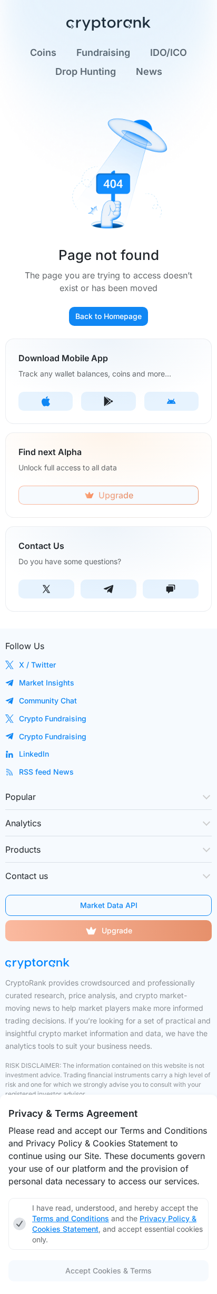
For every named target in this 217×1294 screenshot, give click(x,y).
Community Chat (48, 700)
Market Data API (108, 905)
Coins (43, 52)
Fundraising (103, 52)
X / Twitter (37, 664)
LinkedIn (34, 753)
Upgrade (117, 930)
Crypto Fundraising (52, 718)
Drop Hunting (85, 71)
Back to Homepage (108, 316)
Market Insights (46, 682)
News (149, 71)
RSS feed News (46, 771)
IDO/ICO (168, 52)
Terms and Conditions (70, 1218)
